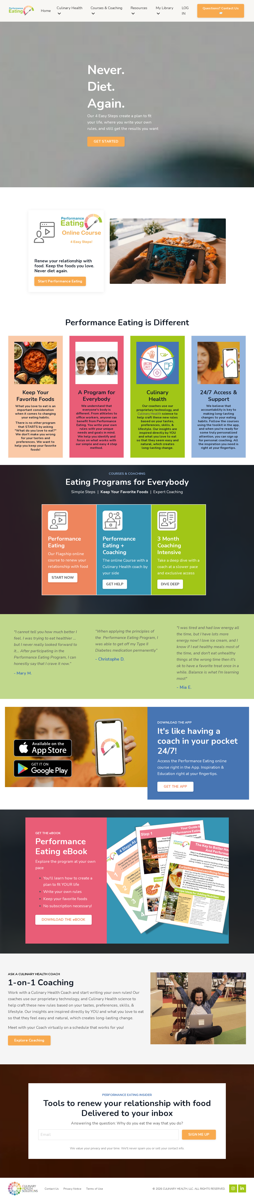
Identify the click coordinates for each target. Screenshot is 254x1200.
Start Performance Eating (60, 281)
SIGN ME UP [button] (199, 1134)
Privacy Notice (72, 1189)
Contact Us (52, 1189)
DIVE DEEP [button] (170, 584)
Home (46, 10)
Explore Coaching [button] (29, 1040)
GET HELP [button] (114, 584)
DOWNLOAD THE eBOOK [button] (64, 919)
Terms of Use (94, 1189)
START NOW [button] (63, 577)
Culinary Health (149, 414)
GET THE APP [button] (175, 786)
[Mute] (222, 281)
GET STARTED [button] (106, 141)
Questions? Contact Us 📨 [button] (221, 10)
